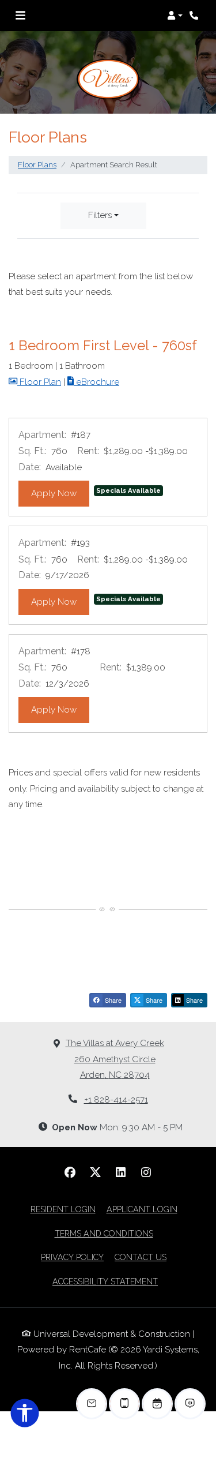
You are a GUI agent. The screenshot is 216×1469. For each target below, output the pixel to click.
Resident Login (63, 1209)
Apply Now (60, 493)
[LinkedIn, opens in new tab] (120, 1172)
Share (112, 1000)
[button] (175, 16)
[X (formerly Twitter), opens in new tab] (95, 1172)
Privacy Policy (72, 1257)
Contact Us (140, 1257)
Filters (100, 215)
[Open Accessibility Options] (25, 1415)
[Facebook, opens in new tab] (70, 1172)
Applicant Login (142, 1209)
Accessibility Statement (105, 1281)
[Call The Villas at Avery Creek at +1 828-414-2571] (195, 16)
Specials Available (128, 490)
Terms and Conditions (104, 1233)
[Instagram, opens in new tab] (146, 1172)
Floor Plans (37, 164)
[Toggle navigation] (20, 16)
